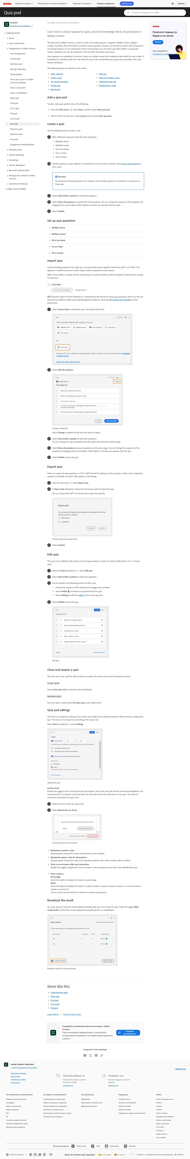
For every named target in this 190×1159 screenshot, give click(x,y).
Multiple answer (59, 234)
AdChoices (180, 1155)
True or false (57, 246)
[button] (173, 4)
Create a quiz (56, 78)
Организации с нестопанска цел (91, 1103)
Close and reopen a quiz (109, 78)
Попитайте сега (68, 1085)
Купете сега (127, 3)
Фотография (10, 1103)
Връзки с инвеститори (163, 1120)
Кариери (159, 1106)
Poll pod (54, 1008)
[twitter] (40, 1154)
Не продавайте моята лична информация (159, 1155)
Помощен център (124, 1099)
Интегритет (160, 1131)
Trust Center (160, 1127)
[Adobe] (7, 3)
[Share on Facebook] (84, 1056)
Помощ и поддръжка (105, 3)
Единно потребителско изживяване (55, 1106)
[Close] (132, 1154)
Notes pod (55, 996)
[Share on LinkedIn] (96, 1056)
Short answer (57, 253)
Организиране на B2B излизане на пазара (57, 1113)
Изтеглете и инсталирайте (127, 1103)
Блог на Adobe (161, 1137)
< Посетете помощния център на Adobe (24, 1068)
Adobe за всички (161, 1134)
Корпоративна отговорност (165, 1117)
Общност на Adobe (125, 1106)
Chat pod (54, 1000)
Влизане (181, 3)
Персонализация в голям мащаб (54, 1099)
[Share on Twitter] (90, 1056)
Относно (159, 1103)
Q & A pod (55, 1004)
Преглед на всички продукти (15, 1127)
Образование (85, 1099)
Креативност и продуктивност (53, 1110)
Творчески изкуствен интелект (16, 1099)
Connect (13, 22)
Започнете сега (113, 1085)
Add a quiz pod (57, 74)
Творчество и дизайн (23, 3)
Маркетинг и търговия (81, 3)
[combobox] (155, 12)
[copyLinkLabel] (101, 1056)
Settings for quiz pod (107, 81)
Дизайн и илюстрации (13, 1106)
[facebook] (30, 1154)
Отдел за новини (161, 1113)
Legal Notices (53, 1014)
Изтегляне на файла (62, 290)
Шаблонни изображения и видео (17, 1124)
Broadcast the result (107, 85)
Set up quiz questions (59, 81)
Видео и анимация (12, 1110)
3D (7, 1117)
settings (81, 595)
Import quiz (56, 85)
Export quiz (55, 89)
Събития (159, 1110)
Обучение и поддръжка (18, 1073)
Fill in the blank (58, 240)
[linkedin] (44, 1154)
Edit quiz (103, 74)
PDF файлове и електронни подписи (52, 3)
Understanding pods (59, 992)
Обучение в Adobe (125, 1110)
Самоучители (15, 1082)
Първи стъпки (15, 1076)
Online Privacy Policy (72, 1014)
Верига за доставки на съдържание (55, 1103)
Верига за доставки (162, 1124)
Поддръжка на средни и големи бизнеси (132, 1113)
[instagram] (35, 1154)
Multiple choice (58, 227)
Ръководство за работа (18, 1079)
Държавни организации (89, 1106)
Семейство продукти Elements (16, 1120)
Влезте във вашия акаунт (164, 1099)
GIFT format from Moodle (119, 300)
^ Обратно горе (180, 1069)
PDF (7, 1113)
